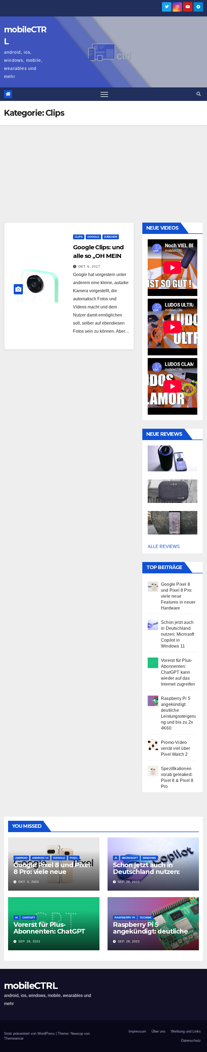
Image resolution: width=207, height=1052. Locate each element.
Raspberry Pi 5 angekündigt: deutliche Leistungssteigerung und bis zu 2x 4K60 (153, 935)
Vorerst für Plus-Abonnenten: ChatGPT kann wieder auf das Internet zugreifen (178, 672)
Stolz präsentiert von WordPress (30, 1033)
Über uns (158, 1031)
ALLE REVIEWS (164, 546)
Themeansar (13, 1038)
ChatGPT (28, 917)
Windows (149, 857)
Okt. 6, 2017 (89, 266)
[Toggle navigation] (104, 94)
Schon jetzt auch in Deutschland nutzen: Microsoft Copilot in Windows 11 (177, 634)
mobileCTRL (30, 985)
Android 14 (40, 857)
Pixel (74, 857)
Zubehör (110, 236)
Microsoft (130, 857)
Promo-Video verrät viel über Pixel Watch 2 (175, 748)
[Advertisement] (103, 165)
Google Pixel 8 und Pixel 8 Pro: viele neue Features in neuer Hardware (178, 596)
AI (116, 857)
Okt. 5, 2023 (28, 881)
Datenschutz (191, 1041)
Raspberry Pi (125, 917)
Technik (145, 917)
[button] (198, 94)
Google (93, 236)
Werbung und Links (186, 1031)
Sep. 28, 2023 (129, 881)
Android (21, 857)
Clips (79, 236)
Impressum (137, 1031)
